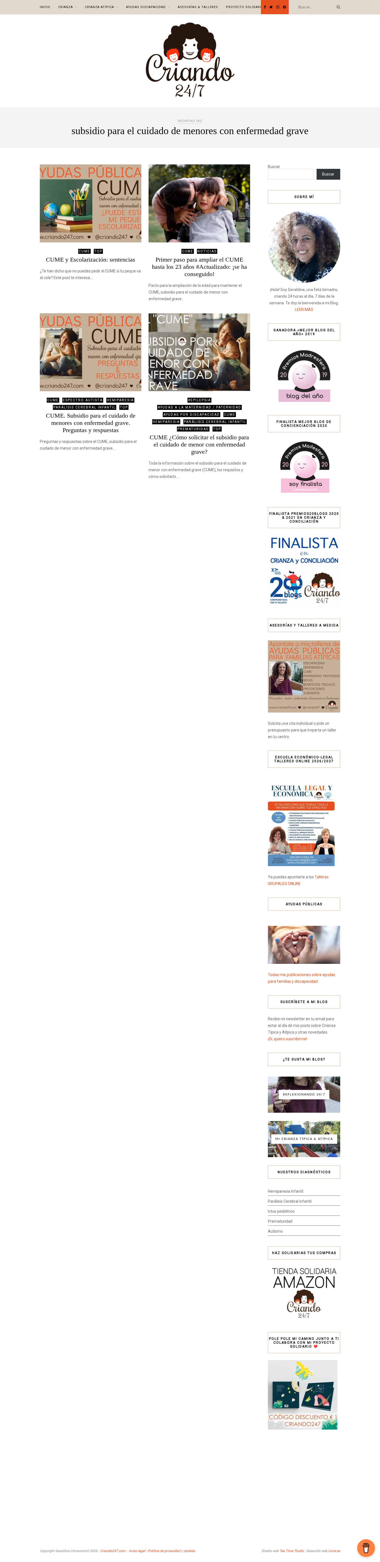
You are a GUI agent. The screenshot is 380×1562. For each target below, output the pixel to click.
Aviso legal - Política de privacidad (154, 1551)
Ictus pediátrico (281, 1211)
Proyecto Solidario (245, 7)
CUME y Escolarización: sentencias (90, 259)
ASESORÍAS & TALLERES (198, 7)
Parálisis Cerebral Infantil (84, 407)
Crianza (65, 7)
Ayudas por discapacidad (191, 415)
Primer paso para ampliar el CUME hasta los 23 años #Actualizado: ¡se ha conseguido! (199, 266)
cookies (189, 1551)
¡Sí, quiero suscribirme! (287, 1039)
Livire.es (334, 1551)
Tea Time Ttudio (292, 1551)
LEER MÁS (304, 309)
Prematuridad (193, 429)
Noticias (207, 251)
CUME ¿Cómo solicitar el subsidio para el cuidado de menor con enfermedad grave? (199, 444)
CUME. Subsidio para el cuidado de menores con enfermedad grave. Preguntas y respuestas (90, 422)
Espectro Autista (83, 400)
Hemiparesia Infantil (285, 1191)
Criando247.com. (113, 1551)
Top (98, 251)
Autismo (275, 1231)
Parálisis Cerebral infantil (290, 1201)
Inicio (45, 7)
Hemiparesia (120, 400)
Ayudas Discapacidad (146, 7)
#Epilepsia (199, 400)
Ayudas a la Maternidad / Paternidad (199, 407)
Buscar (274, 166)
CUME (84, 251)
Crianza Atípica (99, 7)
